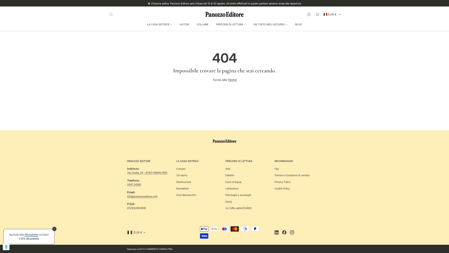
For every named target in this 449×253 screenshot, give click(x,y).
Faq (276, 168)
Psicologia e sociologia (238, 194)
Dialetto (229, 175)
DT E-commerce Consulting (156, 249)
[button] (111, 14)
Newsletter (182, 188)
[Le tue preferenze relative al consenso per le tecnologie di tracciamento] (6, 247)
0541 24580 (134, 184)
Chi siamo (181, 175)
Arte (227, 168)
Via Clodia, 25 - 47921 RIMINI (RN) (147, 172)
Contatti (180, 168)
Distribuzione (183, 181)
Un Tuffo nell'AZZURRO (238, 208)
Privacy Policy (282, 181)
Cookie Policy (282, 188)
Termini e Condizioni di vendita (292, 175)
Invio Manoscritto (186, 194)
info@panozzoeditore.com (142, 196)
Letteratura (231, 188)
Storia (228, 201)
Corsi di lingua (233, 181)
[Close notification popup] (54, 229)
